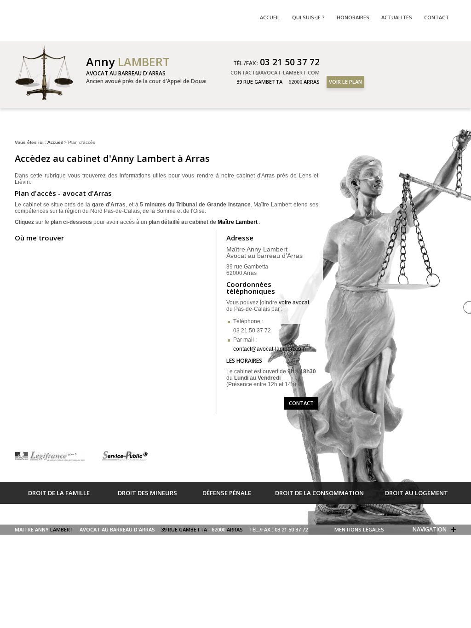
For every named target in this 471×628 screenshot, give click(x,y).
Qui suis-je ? (308, 17)
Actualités (396, 17)
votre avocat (294, 302)
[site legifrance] (50, 456)
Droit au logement (416, 493)
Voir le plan (345, 81)
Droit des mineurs (147, 493)
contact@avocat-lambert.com (269, 349)
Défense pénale (226, 493)
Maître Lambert (238, 222)
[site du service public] (124, 456)
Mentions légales (359, 529)
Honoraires (353, 17)
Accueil (55, 142)
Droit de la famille (59, 493)
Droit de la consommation (319, 493)
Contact (301, 403)
